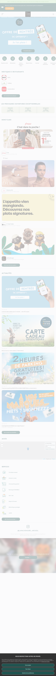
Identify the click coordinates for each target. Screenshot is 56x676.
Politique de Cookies (45, 661)
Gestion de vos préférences (28, 673)
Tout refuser (28, 669)
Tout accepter (28, 665)
